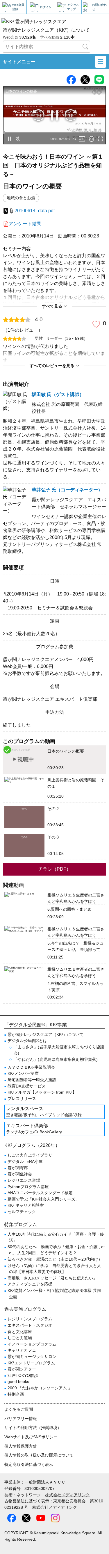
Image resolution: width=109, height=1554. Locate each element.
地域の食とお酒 (21, 198)
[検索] (85, 46)
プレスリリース (22, 1098)
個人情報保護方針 (20, 1446)
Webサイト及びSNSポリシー (31, 1437)
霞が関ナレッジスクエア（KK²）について (46, 30)
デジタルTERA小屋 (25, 1161)
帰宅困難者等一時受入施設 (32, 1079)
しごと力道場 (20, 1337)
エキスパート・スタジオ (30, 1325)
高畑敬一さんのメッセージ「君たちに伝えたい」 (52, 1278)
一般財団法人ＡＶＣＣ (45, 1482)
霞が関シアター (22, 1369)
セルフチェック (22, 1211)
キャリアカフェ (22, 1350)
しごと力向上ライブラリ (30, 1155)
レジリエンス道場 (24, 1180)
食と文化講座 (20, 1331)
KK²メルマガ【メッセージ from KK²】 (42, 1092)
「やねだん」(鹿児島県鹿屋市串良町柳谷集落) (55, 1059)
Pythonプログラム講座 (28, 1186)
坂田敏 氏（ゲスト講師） (58, 394)
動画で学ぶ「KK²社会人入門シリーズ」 (43, 1199)
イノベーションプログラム (32, 1344)
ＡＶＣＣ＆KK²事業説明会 (31, 1067)
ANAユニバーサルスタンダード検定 (40, 1192)
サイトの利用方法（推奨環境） (32, 1427)
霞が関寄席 (18, 1168)
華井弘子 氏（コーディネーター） (67, 489)
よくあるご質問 (18, 1409)
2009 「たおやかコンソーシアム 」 (40, 1388)
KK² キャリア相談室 (26, 1205)
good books (18, 1381)
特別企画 (16, 1394)
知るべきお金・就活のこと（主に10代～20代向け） (55, 1259)
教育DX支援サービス (27, 1086)
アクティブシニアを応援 (30, 1284)
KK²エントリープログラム (31, 1363)
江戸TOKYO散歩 (23, 1375)
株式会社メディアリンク (67, 1495)
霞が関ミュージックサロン (32, 1356)
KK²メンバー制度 (23, 1073)
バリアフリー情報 (20, 1418)
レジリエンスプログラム (30, 1319)
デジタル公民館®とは (27, 1040)
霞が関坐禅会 (20, 1174)
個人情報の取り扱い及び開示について (39, 1455)
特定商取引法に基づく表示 (28, 1464)
